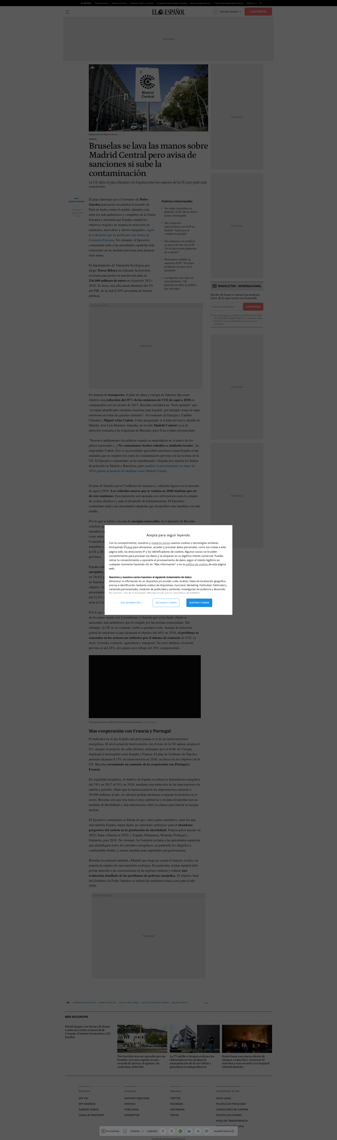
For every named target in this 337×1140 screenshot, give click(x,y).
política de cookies (197, 564)
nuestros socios (160, 543)
